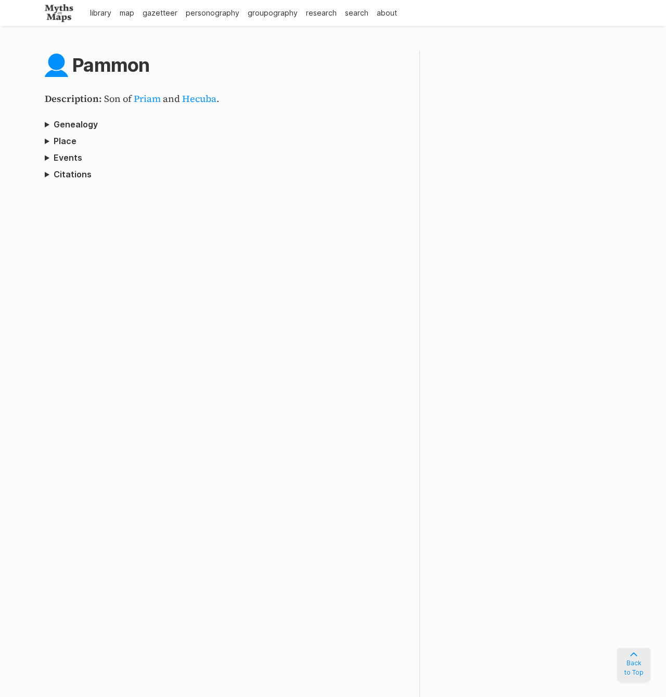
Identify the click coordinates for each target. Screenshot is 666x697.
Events (68, 157)
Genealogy (76, 124)
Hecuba (199, 98)
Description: (74, 98)
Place (65, 141)
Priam (147, 98)
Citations (73, 174)
